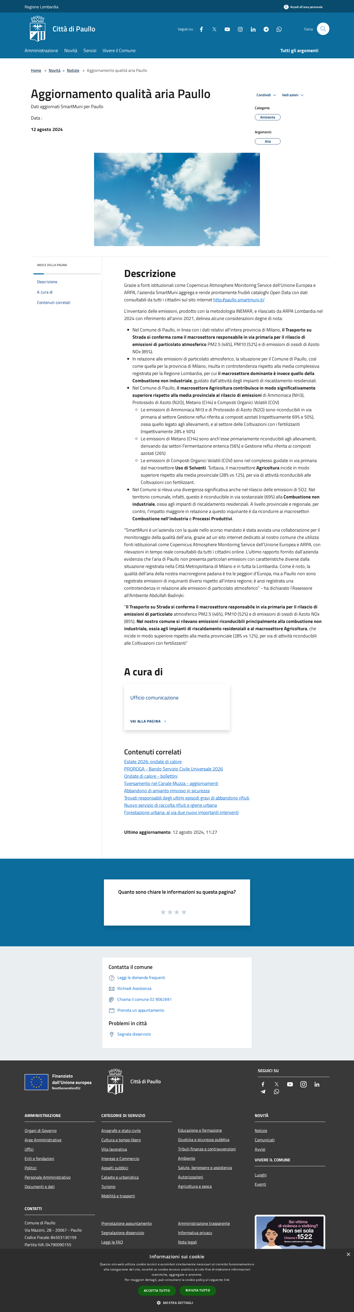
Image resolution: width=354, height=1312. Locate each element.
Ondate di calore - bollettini (151, 776)
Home (36, 70)
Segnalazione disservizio (122, 1233)
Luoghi (261, 1175)
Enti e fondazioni (39, 1158)
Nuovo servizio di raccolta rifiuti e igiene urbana (170, 805)
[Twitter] (212, 28)
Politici (31, 1168)
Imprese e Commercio (120, 1158)
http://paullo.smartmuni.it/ (239, 299)
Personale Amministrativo (47, 1177)
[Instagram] (238, 28)
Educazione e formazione (200, 1130)
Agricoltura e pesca (195, 1186)
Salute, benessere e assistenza (205, 1167)
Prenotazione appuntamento (126, 1223)
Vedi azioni (290, 95)
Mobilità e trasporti (118, 1196)
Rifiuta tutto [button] (198, 1290)
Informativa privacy (195, 1233)
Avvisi (260, 1149)
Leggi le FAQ (112, 1242)
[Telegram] (264, 28)
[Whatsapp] (277, 28)
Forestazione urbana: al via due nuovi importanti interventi (181, 812)
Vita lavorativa (114, 1149)
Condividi (264, 95)
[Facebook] (199, 28)
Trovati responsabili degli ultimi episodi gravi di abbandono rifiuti (186, 797)
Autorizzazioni (190, 1177)
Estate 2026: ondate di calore (153, 761)
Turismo (108, 1186)
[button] (177, 1303)
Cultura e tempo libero (121, 1140)
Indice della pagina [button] (52, 264)
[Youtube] (225, 28)
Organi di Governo (40, 1130)
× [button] (348, 1255)
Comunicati (265, 1140)
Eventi (260, 1184)
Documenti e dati (40, 1186)
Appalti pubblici (114, 1168)
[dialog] (177, 1280)
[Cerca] (323, 29)
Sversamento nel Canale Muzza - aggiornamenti (171, 783)
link (226, 1280)
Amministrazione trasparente (204, 1223)
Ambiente (186, 1158)
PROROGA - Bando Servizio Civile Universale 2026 (173, 768)
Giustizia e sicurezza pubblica (203, 1139)
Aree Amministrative (43, 1140)
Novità (54, 70)
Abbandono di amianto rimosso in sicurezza (167, 790)
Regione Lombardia (41, 7)
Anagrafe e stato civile (121, 1130)
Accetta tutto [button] (157, 1290)
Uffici (29, 1149)
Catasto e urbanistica (120, 1177)
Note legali (187, 1242)
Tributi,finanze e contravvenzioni (207, 1149)
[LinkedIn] (251, 28)
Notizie (73, 70)
